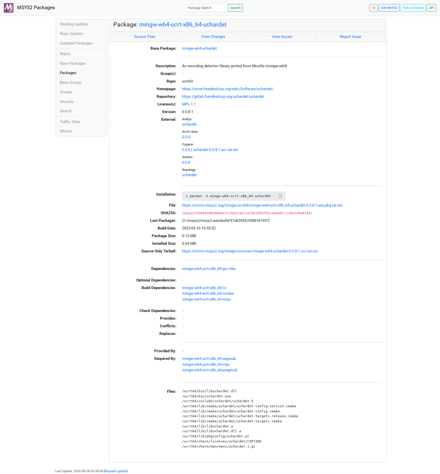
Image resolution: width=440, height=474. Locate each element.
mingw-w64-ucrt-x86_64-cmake (208, 293)
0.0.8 (186, 137)
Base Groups (70, 82)
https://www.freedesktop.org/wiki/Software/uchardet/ (227, 89)
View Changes (213, 36)
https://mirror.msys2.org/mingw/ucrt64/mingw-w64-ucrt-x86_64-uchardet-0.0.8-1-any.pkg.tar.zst (262, 205)
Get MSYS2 (389, 8)
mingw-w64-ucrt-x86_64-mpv (206, 364)
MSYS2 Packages (35, 7)
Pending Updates (74, 24)
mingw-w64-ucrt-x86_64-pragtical (209, 370)
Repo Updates (72, 33)
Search (235, 8)
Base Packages (73, 63)
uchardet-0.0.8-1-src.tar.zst (215, 149)
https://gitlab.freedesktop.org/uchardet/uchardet (223, 96)
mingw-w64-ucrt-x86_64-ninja (206, 299)
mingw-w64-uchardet (199, 48)
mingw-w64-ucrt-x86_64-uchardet (183, 24)
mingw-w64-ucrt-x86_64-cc (204, 288)
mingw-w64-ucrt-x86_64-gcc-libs (209, 268)
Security (67, 101)
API (431, 8)
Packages (68, 73)
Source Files (144, 36)
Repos (65, 53)
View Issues (282, 36)
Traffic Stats (70, 121)
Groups (66, 92)
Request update (115, 471)
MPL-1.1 (189, 104)
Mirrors (66, 131)
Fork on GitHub (413, 8)
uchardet (189, 124)
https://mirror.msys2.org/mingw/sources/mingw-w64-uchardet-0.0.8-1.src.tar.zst (250, 251)
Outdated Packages (76, 43)
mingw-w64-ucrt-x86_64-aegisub (209, 358)
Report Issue (350, 36)
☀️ (374, 8)
